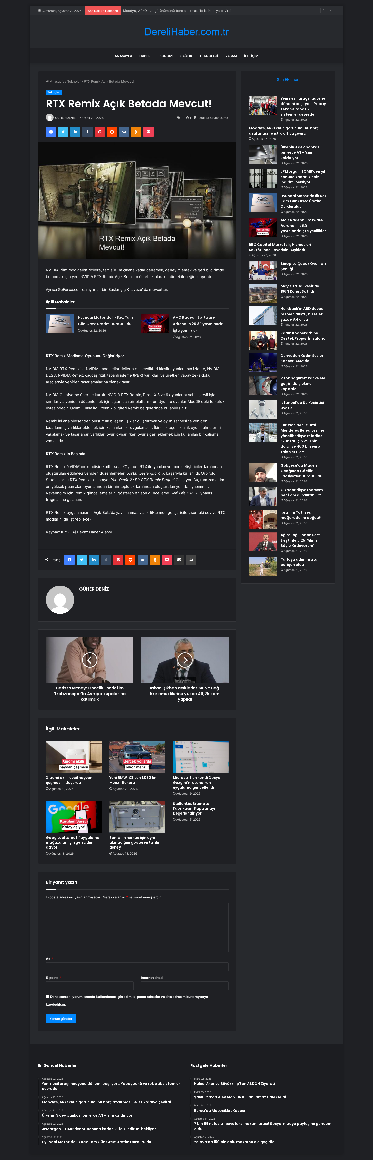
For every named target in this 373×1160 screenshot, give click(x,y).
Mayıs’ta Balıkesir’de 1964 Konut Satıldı (300, 289)
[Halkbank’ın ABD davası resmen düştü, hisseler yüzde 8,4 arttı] (263, 315)
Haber (144, 56)
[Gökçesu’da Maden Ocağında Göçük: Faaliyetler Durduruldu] (263, 472)
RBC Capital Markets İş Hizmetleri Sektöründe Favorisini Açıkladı (280, 247)
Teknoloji (208, 56)
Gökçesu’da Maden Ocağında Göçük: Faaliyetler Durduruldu (302, 471)
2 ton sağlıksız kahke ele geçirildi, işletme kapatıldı (303, 383)
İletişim (251, 56)
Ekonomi (165, 56)
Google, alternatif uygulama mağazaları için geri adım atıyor (72, 842)
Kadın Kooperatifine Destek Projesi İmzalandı (304, 336)
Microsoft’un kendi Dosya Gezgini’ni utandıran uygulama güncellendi (197, 782)
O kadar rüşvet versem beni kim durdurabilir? (302, 492)
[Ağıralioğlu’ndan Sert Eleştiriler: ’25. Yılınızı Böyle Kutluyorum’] (263, 541)
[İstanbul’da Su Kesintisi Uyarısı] (263, 409)
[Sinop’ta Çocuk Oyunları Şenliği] (263, 270)
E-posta (53, 978)
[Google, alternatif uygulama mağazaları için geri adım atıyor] (74, 817)
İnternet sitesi (152, 978)
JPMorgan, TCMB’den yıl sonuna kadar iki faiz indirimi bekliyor (303, 177)
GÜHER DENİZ (65, 118)
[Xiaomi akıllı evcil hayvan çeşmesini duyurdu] (74, 757)
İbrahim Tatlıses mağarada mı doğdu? (301, 515)
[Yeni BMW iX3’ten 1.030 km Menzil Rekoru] (137, 757)
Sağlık (186, 56)
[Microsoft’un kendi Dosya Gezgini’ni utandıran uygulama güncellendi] (201, 757)
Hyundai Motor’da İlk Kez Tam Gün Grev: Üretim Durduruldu (304, 201)
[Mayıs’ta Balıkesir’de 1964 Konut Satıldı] (263, 293)
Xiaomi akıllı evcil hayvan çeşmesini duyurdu (69, 780)
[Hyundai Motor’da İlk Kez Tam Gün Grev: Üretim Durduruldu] (60, 323)
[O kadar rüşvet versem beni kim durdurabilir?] (263, 496)
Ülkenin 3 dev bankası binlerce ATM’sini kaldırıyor (300, 152)
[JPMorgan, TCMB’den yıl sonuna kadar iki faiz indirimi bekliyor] (263, 178)
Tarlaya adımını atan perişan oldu (300, 562)
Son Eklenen (288, 79)
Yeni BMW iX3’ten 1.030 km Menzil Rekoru (133, 780)
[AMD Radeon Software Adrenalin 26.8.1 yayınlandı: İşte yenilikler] (155, 323)
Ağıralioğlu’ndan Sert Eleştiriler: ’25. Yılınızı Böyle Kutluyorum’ (300, 540)
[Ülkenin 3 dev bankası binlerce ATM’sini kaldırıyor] (263, 154)
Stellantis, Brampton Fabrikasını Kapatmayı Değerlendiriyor (194, 808)
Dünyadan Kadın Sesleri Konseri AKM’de (303, 358)
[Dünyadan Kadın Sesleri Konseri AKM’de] (263, 362)
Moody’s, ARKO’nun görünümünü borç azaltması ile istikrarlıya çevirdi (177, 11)
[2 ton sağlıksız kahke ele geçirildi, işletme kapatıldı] (263, 385)
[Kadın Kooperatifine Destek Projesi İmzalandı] (263, 340)
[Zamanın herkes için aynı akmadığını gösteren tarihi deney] (137, 817)
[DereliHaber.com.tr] (186, 32)
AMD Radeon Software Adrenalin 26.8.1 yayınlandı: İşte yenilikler (198, 324)
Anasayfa (123, 56)
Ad (49, 959)
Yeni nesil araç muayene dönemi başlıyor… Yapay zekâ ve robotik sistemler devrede (303, 106)
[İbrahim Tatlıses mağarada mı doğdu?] (263, 519)
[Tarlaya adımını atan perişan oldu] (263, 566)
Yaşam (231, 56)
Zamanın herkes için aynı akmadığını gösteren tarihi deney (134, 842)
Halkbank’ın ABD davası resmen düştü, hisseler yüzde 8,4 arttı (302, 314)
